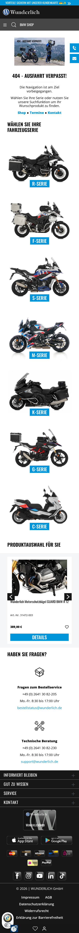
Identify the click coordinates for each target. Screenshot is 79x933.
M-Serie (39, 355)
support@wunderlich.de (39, 761)
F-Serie (40, 240)
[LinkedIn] (51, 876)
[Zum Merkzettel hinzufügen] (67, 627)
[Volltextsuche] (13, 24)
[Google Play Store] (56, 840)
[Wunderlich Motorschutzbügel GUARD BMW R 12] (39, 578)
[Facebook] (17, 876)
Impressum (30, 897)
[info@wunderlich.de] (74, 58)
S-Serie (39, 297)
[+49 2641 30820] (74, 47)
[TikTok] (62, 876)
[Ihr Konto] (44, 928)
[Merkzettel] (35, 928)
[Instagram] (28, 876)
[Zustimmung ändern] (14, 928)
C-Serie (39, 526)
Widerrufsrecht (37, 911)
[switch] (7, 925)
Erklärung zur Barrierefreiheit (39, 917)
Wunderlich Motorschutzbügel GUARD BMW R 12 (39, 602)
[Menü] (5, 24)
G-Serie (39, 469)
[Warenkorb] (76, 24)
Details (39, 637)
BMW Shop (27, 24)
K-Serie (39, 412)
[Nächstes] (68, 596)
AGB (48, 897)
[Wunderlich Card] (39, 820)
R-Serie (39, 183)
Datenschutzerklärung (36, 904)
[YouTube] (39, 876)
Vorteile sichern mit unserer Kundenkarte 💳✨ (36, 3)
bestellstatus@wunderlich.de (39, 708)
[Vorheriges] (11, 596)
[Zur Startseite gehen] (21, 11)
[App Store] (22, 840)
